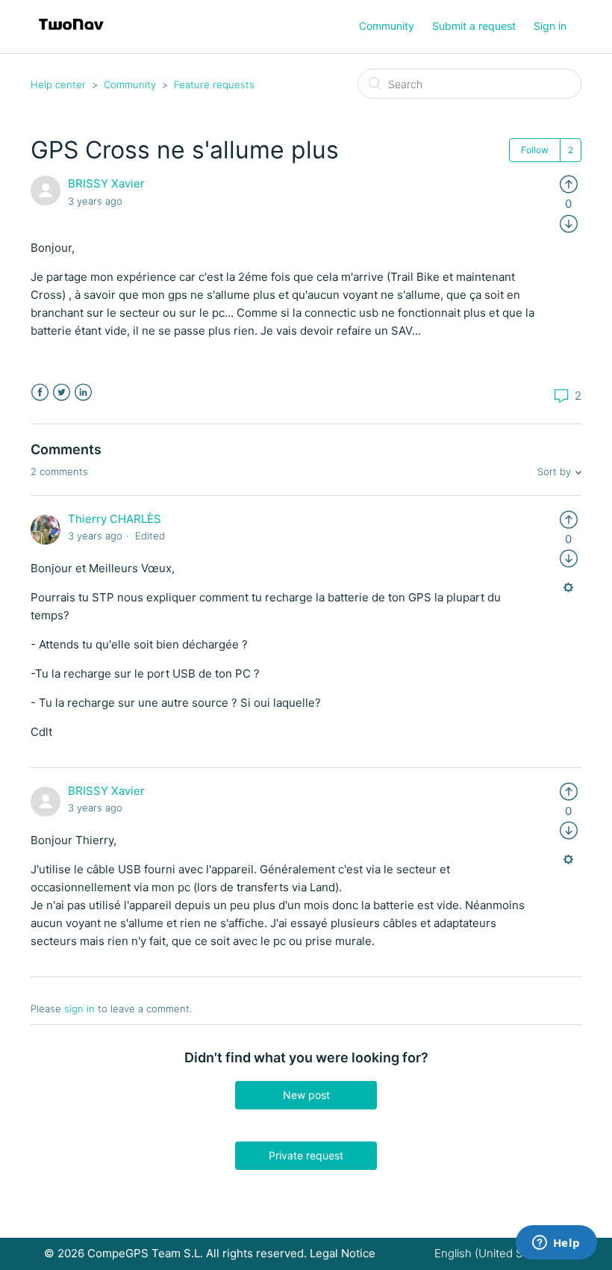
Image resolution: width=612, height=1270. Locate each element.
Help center (58, 84)
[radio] (569, 183)
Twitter (61, 392)
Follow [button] (535, 149)
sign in (79, 1009)
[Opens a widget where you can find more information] (556, 1244)
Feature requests (214, 84)
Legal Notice (342, 1253)
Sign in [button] (550, 25)
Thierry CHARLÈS (114, 519)
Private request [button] (306, 1155)
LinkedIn (83, 392)
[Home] (71, 34)
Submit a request (474, 25)
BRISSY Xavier (106, 183)
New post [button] (306, 1094)
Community (386, 25)
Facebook (40, 392)
